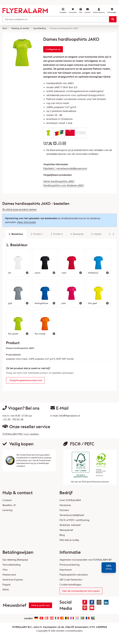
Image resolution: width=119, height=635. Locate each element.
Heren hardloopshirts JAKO (58, 181)
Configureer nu (53, 49)
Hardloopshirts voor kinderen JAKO (63, 185)
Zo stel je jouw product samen (19, 209)
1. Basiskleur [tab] (16, 233)
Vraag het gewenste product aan (26, 380)
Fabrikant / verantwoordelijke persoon (65, 168)
